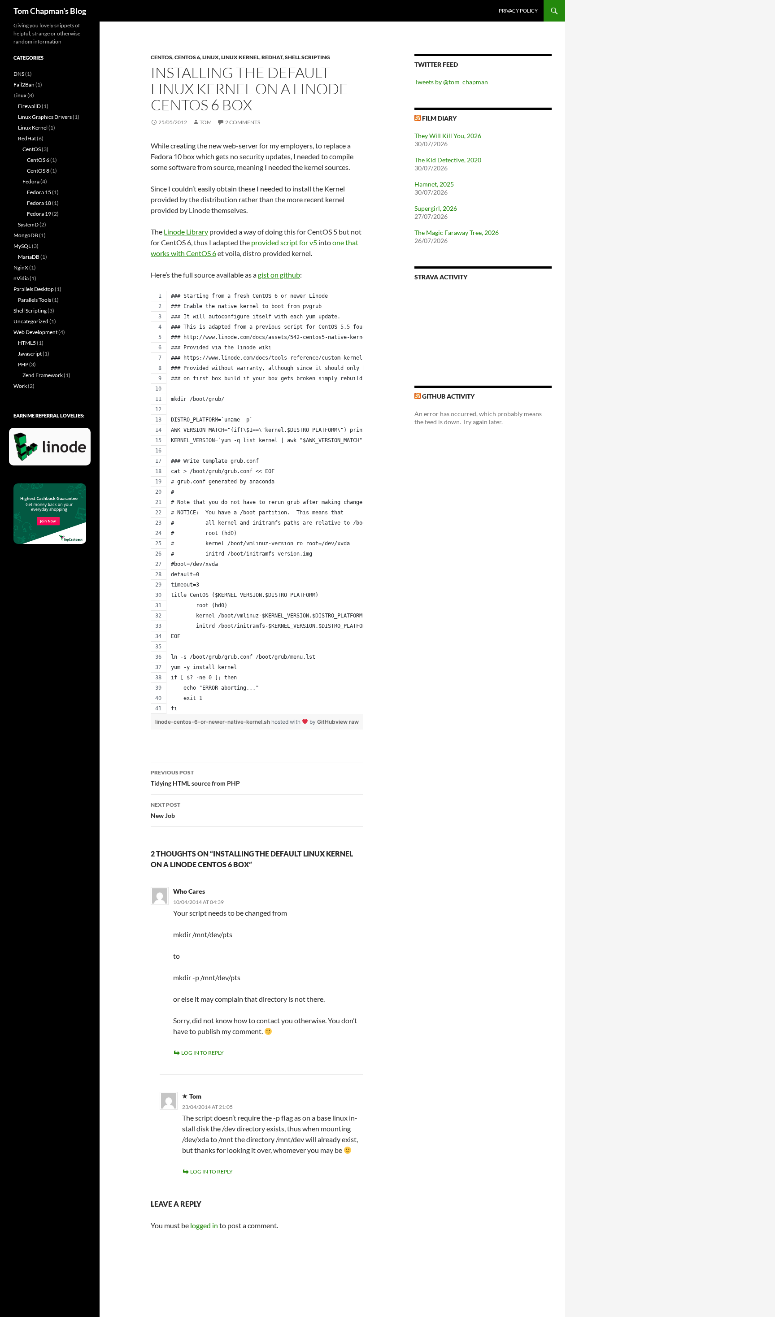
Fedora (30, 181)
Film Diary (439, 118)
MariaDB (28, 256)
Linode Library (186, 231)
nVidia (21, 278)
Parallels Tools (34, 299)
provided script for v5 (284, 242)
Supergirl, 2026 (435, 208)
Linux (210, 57)
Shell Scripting (307, 57)
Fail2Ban (24, 84)
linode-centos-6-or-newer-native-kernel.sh (213, 721)
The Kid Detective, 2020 (447, 160)
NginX (20, 267)
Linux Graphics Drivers (45, 116)
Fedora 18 (39, 203)
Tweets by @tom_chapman (451, 82)
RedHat (272, 57)
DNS (18, 73)
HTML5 (27, 342)
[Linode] (52, 450)
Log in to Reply (202, 1052)
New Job (165, 810)
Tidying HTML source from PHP (195, 778)
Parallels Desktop (33, 289)
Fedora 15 (39, 192)
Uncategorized (30, 321)
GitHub (326, 721)
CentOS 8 (38, 170)
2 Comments (242, 122)
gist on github (279, 274)
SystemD (28, 224)
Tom (206, 122)
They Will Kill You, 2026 (447, 135)
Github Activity (448, 396)
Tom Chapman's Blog (49, 11)
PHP (23, 364)
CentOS (161, 57)
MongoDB (25, 235)
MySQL (22, 246)
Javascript (30, 353)
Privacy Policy (518, 10)
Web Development (35, 332)
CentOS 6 (187, 57)
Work (20, 385)
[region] (257, 502)
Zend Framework (42, 375)
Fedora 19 (39, 213)
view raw (347, 721)
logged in (204, 1225)
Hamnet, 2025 (434, 184)
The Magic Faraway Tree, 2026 (456, 232)
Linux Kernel (240, 57)
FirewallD (29, 106)
